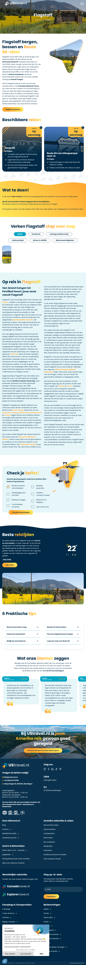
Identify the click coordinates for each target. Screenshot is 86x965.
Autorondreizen (49, 829)
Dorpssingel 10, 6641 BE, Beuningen (17, 784)
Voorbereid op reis (9, 838)
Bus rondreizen (49, 842)
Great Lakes (48, 917)
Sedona (8, 415)
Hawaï (46, 922)
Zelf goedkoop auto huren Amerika (16, 859)
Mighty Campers (8, 922)
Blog (4, 825)
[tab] (20, 234)
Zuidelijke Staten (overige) (54, 947)
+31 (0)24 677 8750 (10, 780)
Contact (5, 829)
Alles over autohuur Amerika (13, 863)
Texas (46, 943)
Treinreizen (48, 850)
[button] (7, 559)
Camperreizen (49, 833)
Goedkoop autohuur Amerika (55, 855)
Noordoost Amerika (51, 934)
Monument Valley (9, 413)
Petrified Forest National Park (29, 413)
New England (49, 930)
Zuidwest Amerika (50, 951)
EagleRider (6, 855)
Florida (46, 913)
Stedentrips (48, 846)
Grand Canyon (18, 410)
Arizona (5, 302)
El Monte (5, 917)
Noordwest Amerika (51, 939)
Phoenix (61, 386)
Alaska (46, 909)
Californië (14, 354)
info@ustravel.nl (10, 777)
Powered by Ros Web (77, 963)
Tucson (69, 386)
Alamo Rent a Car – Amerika (13, 850)
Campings (6, 909)
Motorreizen (48, 838)
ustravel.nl (38, 20)
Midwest (47, 926)
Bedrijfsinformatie (9, 833)
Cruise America (8, 913)
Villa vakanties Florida (52, 859)
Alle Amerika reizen (51, 825)
